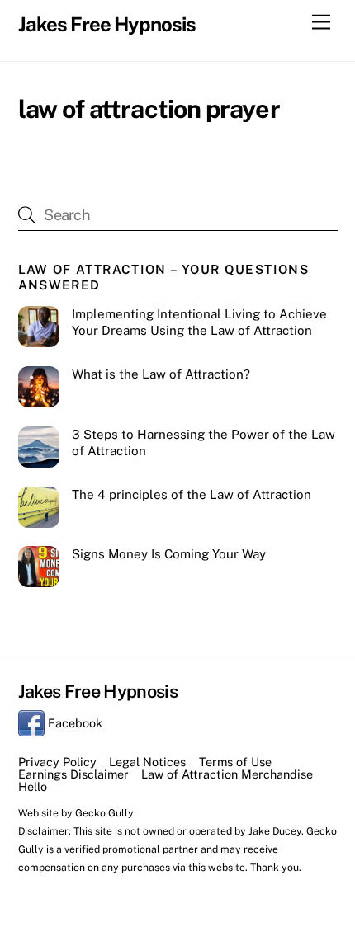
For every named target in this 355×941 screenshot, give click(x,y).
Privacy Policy (57, 762)
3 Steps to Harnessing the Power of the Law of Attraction (203, 442)
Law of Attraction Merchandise (227, 774)
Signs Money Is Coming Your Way (169, 554)
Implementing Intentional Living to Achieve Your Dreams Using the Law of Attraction (199, 322)
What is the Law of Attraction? (161, 374)
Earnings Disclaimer (73, 774)
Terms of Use (235, 762)
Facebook (73, 723)
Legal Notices (147, 762)
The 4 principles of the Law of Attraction (191, 494)
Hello (32, 786)
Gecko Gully (104, 813)
